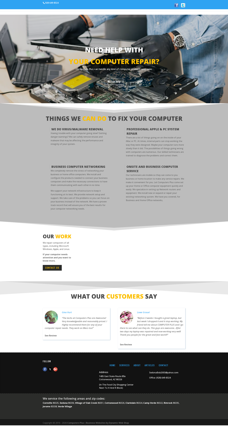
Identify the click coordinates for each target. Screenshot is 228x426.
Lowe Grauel (143, 312)
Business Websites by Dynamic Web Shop (107, 422)
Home (112, 365)
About (137, 365)
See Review (51, 335)
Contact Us (52, 267)
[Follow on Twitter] (50, 369)
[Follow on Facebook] (45, 369)
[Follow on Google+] (55, 369)
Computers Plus (75, 422)
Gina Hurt (67, 312)
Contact (163, 365)
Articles (150, 365)
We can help (114, 81)
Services (124, 365)
